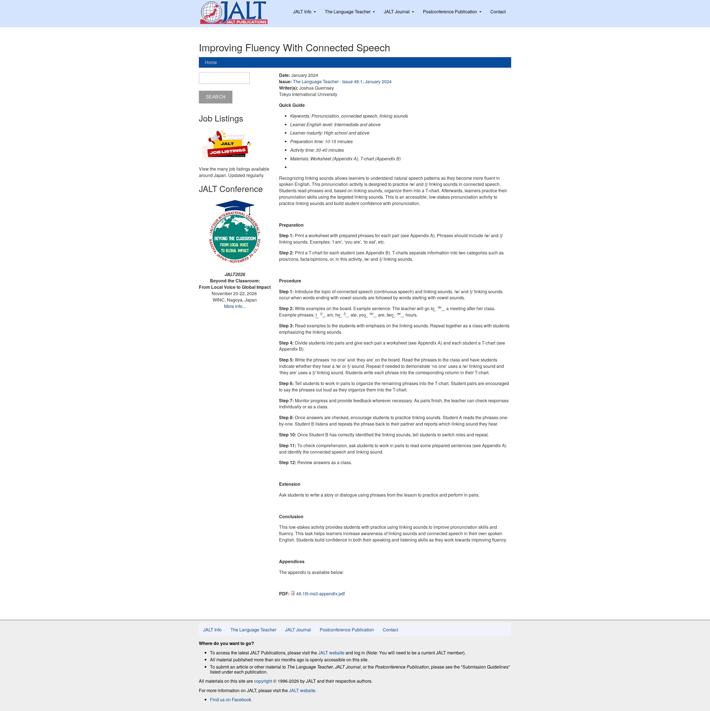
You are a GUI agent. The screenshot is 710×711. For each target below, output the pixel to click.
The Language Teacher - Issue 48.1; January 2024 (342, 81)
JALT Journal (397, 11)
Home (211, 62)
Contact (498, 11)
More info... (235, 306)
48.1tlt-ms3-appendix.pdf (320, 593)
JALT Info (302, 11)
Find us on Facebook (230, 699)
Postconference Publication (450, 11)
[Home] (239, 12)
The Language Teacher (348, 11)
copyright (263, 681)
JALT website (331, 652)
